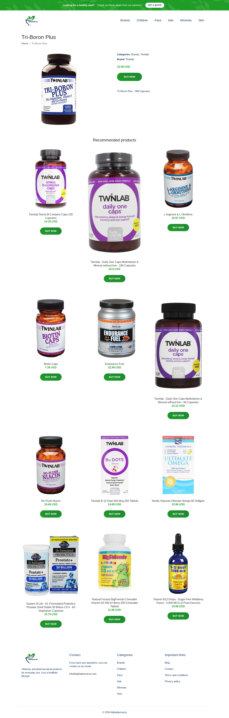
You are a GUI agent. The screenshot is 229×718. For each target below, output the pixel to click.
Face (158, 20)
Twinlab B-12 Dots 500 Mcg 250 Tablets (114, 500)
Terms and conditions (176, 675)
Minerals (186, 20)
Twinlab (144, 54)
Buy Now (129, 76)
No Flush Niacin (51, 500)
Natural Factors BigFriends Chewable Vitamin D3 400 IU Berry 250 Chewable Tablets (114, 603)
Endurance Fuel (114, 364)
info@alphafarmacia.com (83, 673)
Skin (201, 20)
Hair (171, 20)
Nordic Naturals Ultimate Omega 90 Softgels (178, 500)
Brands (125, 20)
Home (24, 43)
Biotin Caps (51, 364)
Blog (167, 662)
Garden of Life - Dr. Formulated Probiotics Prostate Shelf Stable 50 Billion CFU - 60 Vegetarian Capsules (50, 607)
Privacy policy (172, 681)
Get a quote (155, 5)
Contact (169, 668)
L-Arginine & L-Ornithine (178, 214)
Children (142, 20)
